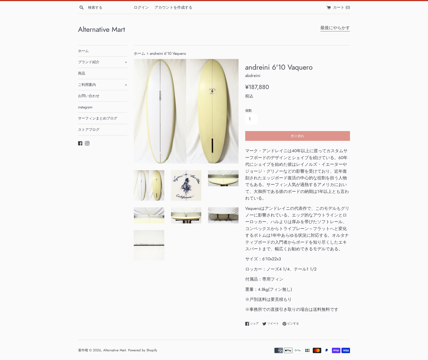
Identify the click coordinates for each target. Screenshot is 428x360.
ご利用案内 (102, 84)
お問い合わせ (88, 95)
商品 (81, 73)
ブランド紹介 (102, 62)
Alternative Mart (101, 29)
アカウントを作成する (173, 7)
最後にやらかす (335, 28)
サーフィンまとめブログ (97, 118)
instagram (85, 107)
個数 (248, 110)
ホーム (83, 50)
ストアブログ (88, 129)
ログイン (141, 7)
